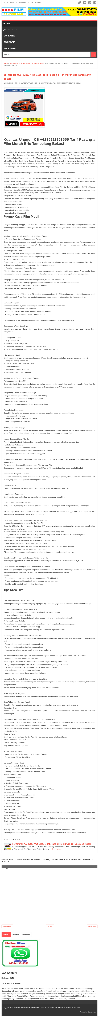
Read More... (57, 849)
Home (7, 23)
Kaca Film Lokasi (9, 48)
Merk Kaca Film (9, 42)
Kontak (38, 2)
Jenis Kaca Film (9, 29)
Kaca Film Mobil (9, 36)
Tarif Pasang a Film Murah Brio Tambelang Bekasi (61, 83)
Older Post (92, 926)
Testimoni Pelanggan (24, 2)
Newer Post (7, 926)
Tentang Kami (8, 2)
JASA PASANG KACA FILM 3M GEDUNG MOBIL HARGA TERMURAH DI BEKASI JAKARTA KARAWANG (46, 1008)
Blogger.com (92, 1012)
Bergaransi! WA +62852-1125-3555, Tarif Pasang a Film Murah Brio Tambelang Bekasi (51, 843)
